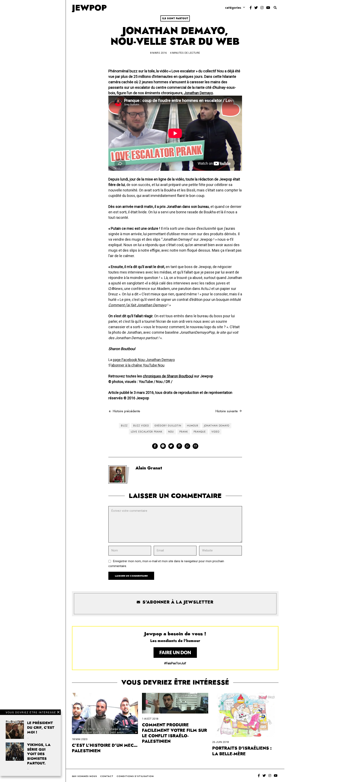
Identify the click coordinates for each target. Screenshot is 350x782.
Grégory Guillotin (168, 425)
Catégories (233, 7)
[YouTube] (268, 7)
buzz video (141, 425)
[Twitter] (256, 7)
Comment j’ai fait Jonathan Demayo (137, 305)
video (215, 432)
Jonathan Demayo (198, 93)
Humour (192, 425)
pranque (200, 432)
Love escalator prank (146, 432)
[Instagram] (262, 7)
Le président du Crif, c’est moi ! (40, 727)
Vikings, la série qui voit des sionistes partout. (39, 754)
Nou (171, 432)
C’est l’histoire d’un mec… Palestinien (105, 748)
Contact (106, 776)
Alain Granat (149, 468)
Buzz (124, 425)
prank (183, 432)
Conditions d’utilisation (135, 776)
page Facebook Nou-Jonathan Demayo (144, 360)
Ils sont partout (175, 18)
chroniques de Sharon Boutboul (168, 376)
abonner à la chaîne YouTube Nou (137, 365)
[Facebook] (251, 7)
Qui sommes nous (84, 776)
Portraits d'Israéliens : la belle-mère (242, 751)
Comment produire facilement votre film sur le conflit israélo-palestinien (174, 733)
